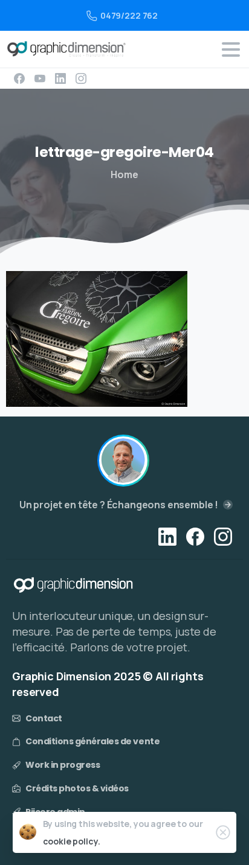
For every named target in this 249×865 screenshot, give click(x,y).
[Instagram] (81, 78)
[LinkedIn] (60, 78)
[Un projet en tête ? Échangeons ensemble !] (123, 461)
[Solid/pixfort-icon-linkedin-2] (167, 536)
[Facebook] (19, 78)
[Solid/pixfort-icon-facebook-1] (195, 536)
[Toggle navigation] (231, 49)
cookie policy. (71, 841)
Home (124, 174)
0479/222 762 (129, 15)
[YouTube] (40, 78)
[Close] (223, 832)
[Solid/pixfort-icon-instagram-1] (223, 536)
